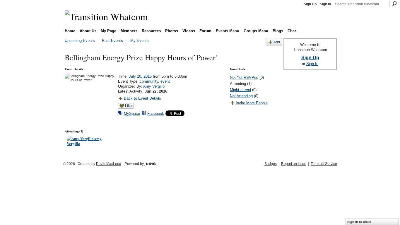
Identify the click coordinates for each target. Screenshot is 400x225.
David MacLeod (108, 164)
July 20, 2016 (140, 76)
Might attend (240, 90)
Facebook (155, 113)
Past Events (112, 40)
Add (276, 42)
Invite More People (252, 103)
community (149, 81)
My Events (139, 40)
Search (394, 3)
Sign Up (310, 4)
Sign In (325, 4)
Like (128, 106)
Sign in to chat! (359, 222)
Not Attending (241, 96)
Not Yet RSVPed (244, 77)
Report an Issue (293, 164)
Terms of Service (324, 164)
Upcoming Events (80, 40)
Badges (270, 164)
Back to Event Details (142, 98)
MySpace (132, 113)
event (165, 81)
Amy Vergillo (154, 86)
